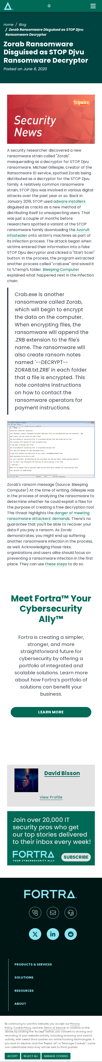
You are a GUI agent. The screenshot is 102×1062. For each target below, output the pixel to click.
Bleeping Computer (61, 269)
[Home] (8, 6)
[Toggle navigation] (93, 6)
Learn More (51, 712)
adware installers (69, 201)
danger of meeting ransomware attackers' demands (48, 515)
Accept (12, 1056)
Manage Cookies (56, 1056)
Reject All (31, 1056)
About (20, 1003)
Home (9, 24)
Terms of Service (54, 1028)
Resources (24, 990)
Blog (22, 24)
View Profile (51, 797)
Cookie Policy (22, 1028)
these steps (56, 564)
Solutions (23, 977)
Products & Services (33, 964)
